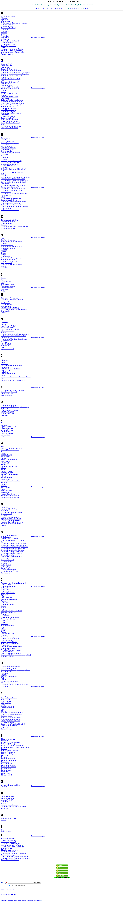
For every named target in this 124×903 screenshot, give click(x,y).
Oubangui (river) (6, 561)
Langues (4, 425)
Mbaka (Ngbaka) (6, 461)
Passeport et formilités (8, 593)
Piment (3, 614)
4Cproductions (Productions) (10, 843)
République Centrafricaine (9, 681)
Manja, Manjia (5, 456)
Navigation (4, 510)
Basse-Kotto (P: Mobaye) (9, 93)
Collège (3, 174)
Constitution (5, 184)
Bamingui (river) (6, 77)
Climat (3, 170)
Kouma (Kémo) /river (7, 413)
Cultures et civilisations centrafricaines (13, 201)
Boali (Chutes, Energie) (8, 110)
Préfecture (4, 635)
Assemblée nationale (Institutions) (12, 51)
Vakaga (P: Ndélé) (7, 800)
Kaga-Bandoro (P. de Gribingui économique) (15, 407)
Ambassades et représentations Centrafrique (15, 858)
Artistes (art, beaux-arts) (8, 46)
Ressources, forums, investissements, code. (15, 684)
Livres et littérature (7, 430)
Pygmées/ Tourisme (7, 656)
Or (2, 542)
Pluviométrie (5, 615)
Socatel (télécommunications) (10, 719)
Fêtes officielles (6, 281)
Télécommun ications (8, 739)
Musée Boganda (6, 491)
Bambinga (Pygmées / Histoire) (11, 70)
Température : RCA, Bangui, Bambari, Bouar (15, 747)
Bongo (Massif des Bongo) (9, 119)
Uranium (4, 786)
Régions (4, 675)
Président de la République (10, 638)
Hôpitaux (4, 342)
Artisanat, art (5, 39)
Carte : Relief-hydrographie (10, 143)
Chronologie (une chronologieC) (11, 161)
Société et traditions (7, 722)
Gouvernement (6, 306)
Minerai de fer (5, 479)
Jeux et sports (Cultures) (9, 392)
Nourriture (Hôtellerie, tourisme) (11, 523)
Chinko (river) (5, 157)
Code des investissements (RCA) (12, 172)
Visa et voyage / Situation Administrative (14, 806)
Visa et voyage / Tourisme (9, 805)
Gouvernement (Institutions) (10, 308)
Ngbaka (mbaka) (6, 514)
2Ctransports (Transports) (9, 840)
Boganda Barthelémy (8, 111)
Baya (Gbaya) (5, 98)
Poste (3, 630)
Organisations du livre (8, 555)
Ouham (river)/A (6, 568)
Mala (2, 451)
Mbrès (3, 469)
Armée (3, 34)
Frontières (4, 289)
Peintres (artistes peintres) (9, 599)
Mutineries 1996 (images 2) (10, 88)
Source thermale (6, 729)
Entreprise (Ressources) (9, 261)
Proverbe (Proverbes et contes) (11, 650)
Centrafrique (5, 144)
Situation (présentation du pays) (11, 714)
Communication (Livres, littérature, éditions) (15, 180)
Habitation (4, 323)
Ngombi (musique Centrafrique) (11, 519)
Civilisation (4, 167)
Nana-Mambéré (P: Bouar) (9, 509)
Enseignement (5, 256)
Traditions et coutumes (8, 760)
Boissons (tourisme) (7, 118)
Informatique (5, 367)
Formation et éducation (8, 286)
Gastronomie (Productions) (9, 298)
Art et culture (5, 36)
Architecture (5, 31)
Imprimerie (4, 364)
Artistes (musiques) (7, 42)
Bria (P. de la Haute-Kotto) (9, 128)
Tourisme (4, 757)
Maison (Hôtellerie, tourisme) (10, 450)
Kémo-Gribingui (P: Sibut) (9, 410)
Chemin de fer (5, 156)
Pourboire (4, 632)
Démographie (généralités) (9, 220)
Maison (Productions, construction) (12, 448)
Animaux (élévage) (7, 24)
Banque (3, 90)
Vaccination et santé (7, 797)
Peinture (4, 601)
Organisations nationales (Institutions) (13, 548)
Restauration (5, 686)
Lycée (3, 436)
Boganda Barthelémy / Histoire (11, 113)
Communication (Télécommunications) (13, 179)
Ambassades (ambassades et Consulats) (14, 23)
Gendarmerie (5, 303)
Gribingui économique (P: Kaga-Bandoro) (14, 309)
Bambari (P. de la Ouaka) (9, 69)
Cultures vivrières (6, 208)
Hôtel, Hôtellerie (6, 344)
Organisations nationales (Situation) (12, 550)
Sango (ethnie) (6, 701)
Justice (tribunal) (6, 395)
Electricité (4, 250)
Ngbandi (4, 515)
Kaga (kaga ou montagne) (9, 405)
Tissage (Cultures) (7, 754)
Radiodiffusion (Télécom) (9, 668)
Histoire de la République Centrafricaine (14, 853)
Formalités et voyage (8, 284)
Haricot (3, 324)
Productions (5, 645)
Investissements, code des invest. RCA (13, 380)
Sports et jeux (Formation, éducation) (13, 724)
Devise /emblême (6, 223)
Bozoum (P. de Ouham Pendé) (11, 126)
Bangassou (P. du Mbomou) (10, 82)
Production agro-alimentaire (10, 643)
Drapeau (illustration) (8, 228)
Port (2, 627)
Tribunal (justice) (6, 775)
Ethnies (3, 266)
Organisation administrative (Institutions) (14, 545)
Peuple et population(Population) (11, 611)
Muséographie (5, 492)
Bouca (3, 124)
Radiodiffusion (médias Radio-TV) (12, 666)
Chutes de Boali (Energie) (9, 164)
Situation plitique (6, 716)
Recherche (4, 673)
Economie (4, 243)
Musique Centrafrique (8, 494)
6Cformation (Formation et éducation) (13, 847)
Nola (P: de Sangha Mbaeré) (10, 520)
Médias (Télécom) (7, 473)
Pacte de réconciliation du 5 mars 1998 (13, 583)
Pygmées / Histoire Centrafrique (11, 653)
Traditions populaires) (8, 758)
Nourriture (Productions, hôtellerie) (12, 522)
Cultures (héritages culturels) (10, 203)
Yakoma (3, 820)
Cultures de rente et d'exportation (11, 205)
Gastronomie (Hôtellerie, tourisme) (12, 299)
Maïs (2, 446)
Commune (4, 175)
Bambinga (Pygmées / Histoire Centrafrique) (15, 72)
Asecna (3, 47)
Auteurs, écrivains (7, 54)
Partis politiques (6, 591)
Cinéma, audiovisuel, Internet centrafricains (15, 856)
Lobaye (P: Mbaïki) (7, 433)
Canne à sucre (6, 138)
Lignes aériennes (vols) (8, 427)
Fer (2, 279)
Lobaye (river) (5, 431)
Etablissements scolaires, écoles (11, 264)
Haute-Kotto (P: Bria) (7, 327)
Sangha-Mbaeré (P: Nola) (9, 698)
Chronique (4, 159)
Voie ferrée (4, 808)
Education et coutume (8, 248)
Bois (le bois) (5, 115)
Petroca (3, 606)
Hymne (3, 347)
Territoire (4, 749)
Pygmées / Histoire (7, 651)
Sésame (3, 711)
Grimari (3, 312)
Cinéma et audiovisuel (8, 166)
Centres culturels (6, 146)
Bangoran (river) (6, 83)
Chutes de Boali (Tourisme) (10, 162)
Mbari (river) (5, 463)
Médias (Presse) (6, 471)
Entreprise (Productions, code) (11, 258)
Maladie (3, 453)
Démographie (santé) (8, 221)
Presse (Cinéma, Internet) (9, 642)
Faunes (3, 278)
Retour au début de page (8, 889)
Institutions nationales (8, 373)
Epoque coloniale (6, 263)
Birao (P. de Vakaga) (7, 106)
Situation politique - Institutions (11, 717)
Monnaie (4, 482)
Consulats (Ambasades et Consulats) (13, 185)
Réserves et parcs (7, 683)
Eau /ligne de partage (8, 240)
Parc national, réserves (8, 586)
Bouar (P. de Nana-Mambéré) (10, 123)
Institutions (4, 372)
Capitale (4, 139)
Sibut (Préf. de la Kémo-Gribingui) (12, 712)
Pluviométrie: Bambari (8, 619)
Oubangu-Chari (6, 565)
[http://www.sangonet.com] (41, 900)
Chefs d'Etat (5, 154)
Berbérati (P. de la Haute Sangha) (12, 100)
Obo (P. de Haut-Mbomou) (9, 535)
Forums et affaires (7, 288)
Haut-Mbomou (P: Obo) (8, 326)
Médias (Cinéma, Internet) (9, 474)
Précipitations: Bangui (8, 633)
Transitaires (5, 762)
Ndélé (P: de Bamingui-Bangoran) (12, 512)
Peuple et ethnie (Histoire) (9, 612)
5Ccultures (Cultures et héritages (11, 845)
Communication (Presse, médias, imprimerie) (15, 177)
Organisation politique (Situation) (11, 553)
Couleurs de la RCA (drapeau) (11, 198)
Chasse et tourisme (7, 149)
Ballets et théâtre (6, 66)
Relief (3, 678)
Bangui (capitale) (6, 85)
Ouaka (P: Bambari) (7, 560)
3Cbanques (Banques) (8, 842)
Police (3, 620)
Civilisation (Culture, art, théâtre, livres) (13, 169)
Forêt (2, 283)
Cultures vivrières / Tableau (10, 210)
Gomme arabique (6, 304)
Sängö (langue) (6, 703)
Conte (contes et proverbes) (10, 187)
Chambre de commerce (8, 148)
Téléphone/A (5, 740)
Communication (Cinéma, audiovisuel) (13, 182)
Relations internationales (9, 676)
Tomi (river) (4, 755)
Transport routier (6, 770)
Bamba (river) (5, 67)
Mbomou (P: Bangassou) (9, 466)
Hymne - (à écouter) (7, 349)
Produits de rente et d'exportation (11, 647)
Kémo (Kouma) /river (7, 412)
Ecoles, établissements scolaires (11, 241)
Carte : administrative (8, 141)
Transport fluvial (6, 768)
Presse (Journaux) (7, 640)
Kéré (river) (4, 408)
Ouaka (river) (5, 558)
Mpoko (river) (5, 487)
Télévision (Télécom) (8, 744)
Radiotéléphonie (6, 671)
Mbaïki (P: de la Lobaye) (9, 459)
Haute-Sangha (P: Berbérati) (10, 329)
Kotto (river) (5, 415)
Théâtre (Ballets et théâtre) (9, 750)
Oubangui (4, 563)
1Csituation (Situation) (8, 838)
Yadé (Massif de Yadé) (8, 818)
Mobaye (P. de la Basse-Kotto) (11, 481)
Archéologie (5, 29)
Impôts (3, 362)
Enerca (3, 253)
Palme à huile (5, 589)
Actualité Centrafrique (8, 16)
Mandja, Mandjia (6, 455)
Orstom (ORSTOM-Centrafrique (11, 556)
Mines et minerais (6, 477)
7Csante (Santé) (6, 848)
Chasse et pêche (6, 151)
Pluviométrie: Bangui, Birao (10, 617)
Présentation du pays (8, 637)
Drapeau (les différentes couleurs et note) (14, 226)
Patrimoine (4, 594)
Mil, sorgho (4, 476)
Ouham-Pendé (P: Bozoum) (10, 571)
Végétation (4, 801)
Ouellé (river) (5, 566)
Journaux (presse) (7, 393)
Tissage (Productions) (8, 752)
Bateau (3, 95)
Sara (2, 709)
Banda (3, 80)
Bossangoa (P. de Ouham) (9, 121)
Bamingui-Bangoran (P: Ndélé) (11, 79)
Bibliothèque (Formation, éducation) (12, 103)
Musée (3, 489)
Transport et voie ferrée (8, 767)
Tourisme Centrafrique (8, 855)
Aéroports (4, 18)
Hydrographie (5, 345)
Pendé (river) (5, 602)
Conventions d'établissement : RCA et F (14, 188)
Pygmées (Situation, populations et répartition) (16, 655)
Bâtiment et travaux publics (9, 97)
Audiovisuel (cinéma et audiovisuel (12, 52)
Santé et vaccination (7, 706)
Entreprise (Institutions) (8, 259)
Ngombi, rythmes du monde (10, 517)
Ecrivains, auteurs (7, 245)
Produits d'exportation (8, 648)
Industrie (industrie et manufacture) (12, 365)
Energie (3, 254)
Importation (4, 360)
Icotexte (3, 359)
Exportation (4, 268)
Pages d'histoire (6, 584)
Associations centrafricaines (10, 860)
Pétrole (3, 607)
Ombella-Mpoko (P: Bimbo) (10, 538)
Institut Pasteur (6, 370)
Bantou (3, 92)
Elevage (3, 251)
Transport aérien (6, 763)
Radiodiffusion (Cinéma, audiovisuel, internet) (16, 670)
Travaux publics (6, 773)
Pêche (3, 596)
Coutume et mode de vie (9, 200)
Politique (4, 622)
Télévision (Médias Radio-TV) (10, 742)
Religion (4, 679)
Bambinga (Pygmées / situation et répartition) (15, 74)
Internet (3, 375)
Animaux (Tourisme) (7, 26)
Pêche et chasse (6, 598)
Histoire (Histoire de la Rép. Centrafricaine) (15, 334)
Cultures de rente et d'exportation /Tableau (14, 206)
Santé (3, 704)
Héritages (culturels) (7, 331)
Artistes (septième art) (8, 44)
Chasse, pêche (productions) (10, 152)
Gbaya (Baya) (5, 301)
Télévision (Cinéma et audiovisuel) (12, 745)
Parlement (4, 588)
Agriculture (4, 20)
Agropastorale (5, 21)
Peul (2, 609)
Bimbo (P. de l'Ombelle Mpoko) (11, 105)
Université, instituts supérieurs (10, 785)
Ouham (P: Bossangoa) (8, 569)
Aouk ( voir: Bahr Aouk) (8, 28)
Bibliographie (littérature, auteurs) (12, 101)
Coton (3, 197)
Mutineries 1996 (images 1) (10, 87)
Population (4, 624)
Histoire (3, 332)
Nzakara (4, 525)
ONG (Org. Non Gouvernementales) (12, 540)
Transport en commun (8, 765)
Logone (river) (5, 435)
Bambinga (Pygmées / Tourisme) (11, 75)
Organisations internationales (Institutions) (14, 547)
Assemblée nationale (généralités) (12, 49)
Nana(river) (4, 507)
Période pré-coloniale (8, 604)
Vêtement (4, 803)
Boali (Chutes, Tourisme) (9, 108)
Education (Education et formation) (12, 246)
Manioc (3, 458)
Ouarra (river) (5, 573)
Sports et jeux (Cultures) (9, 725)
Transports (4, 771)
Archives (4, 33)
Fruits (3, 291)
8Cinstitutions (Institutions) (9, 850)
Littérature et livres (7, 428)
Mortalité (4, 484)
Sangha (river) (5, 699)
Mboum (3, 468)
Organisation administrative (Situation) (13, 543)
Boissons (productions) (8, 116)
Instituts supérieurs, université (10, 369)
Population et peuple (7, 625)
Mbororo (3, 464)
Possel (3, 629)
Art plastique (5, 37)
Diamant (4, 225)
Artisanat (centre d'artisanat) (10, 41)
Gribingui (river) (6, 311)
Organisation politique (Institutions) (12, 552)
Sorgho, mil (4, 727)
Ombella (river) (6, 537)
